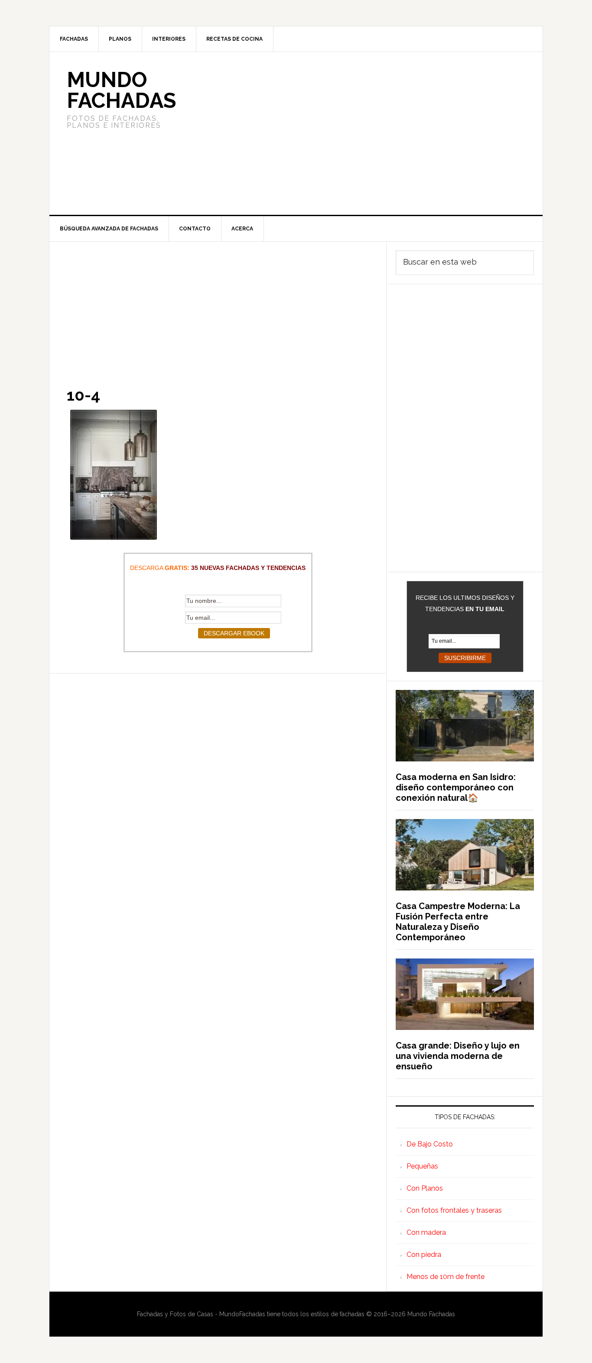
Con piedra (424, 1254)
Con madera (426, 1232)
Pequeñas (422, 1166)
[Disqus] (217, 781)
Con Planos (425, 1188)
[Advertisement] (360, 133)
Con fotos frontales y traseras (454, 1210)
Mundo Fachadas (121, 90)
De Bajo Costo (430, 1144)
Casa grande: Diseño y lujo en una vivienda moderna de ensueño (458, 1056)
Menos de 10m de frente (446, 1276)
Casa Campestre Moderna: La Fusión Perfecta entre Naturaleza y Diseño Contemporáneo (458, 921)
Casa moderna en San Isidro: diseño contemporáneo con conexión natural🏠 (456, 787)
